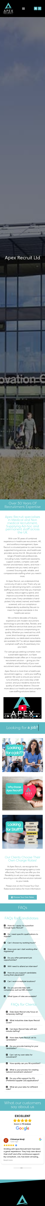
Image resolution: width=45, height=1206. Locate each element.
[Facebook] (35, 8)
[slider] (35, 716)
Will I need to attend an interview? (23, 966)
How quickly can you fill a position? (25, 1063)
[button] (23, 8)
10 (5, 716)
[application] (22, 708)
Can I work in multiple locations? (22, 981)
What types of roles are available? (22, 996)
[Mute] (31, 716)
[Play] (8, 716)
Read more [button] (8, 1160)
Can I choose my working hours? (22, 943)
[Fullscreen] (40, 716)
